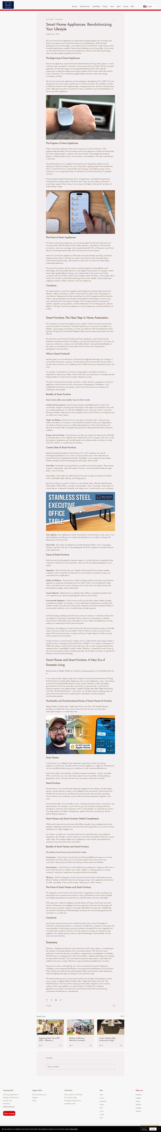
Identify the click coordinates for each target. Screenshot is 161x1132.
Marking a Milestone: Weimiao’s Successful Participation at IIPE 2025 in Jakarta (79, 1039)
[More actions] (114, 19)
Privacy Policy (74, 1129)
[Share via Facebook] (47, 1000)
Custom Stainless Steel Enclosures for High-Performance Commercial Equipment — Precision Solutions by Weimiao (108, 1039)
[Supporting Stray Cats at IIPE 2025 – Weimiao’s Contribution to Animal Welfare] (50, 1027)
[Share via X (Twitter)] (51, 1000)
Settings (144, 1129)
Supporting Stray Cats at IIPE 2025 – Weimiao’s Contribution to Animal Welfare (49, 1039)
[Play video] (80, 511)
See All (122, 1016)
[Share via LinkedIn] (56, 1000)
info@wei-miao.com (9, 1106)
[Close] (159, 1129)
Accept (153, 1129)
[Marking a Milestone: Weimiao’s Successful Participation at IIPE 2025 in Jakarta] (80, 1027)
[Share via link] (60, 1000)
